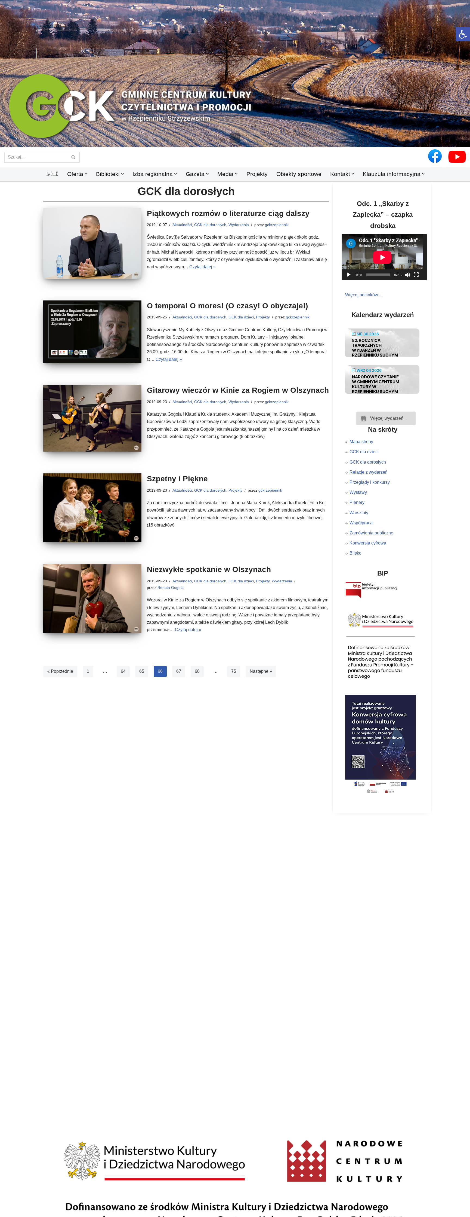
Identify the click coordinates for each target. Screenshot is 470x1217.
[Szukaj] (73, 157)
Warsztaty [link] (359, 512)
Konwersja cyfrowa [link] (368, 543)
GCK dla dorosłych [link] (210, 225)
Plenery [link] (357, 502)
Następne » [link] (261, 671)
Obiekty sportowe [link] (298, 174)
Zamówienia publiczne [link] (371, 533)
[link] (463, 34)
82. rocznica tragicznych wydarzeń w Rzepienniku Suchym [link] (375, 348)
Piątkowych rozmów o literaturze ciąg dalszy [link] (228, 213)
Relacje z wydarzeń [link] (369, 472)
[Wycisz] (407, 275)
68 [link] (197, 671)
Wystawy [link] (358, 492)
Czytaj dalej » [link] (202, 266)
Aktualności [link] (182, 225)
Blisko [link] (355, 553)
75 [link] (233, 671)
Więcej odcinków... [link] (363, 295)
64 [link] (123, 671)
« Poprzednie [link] (60, 671)
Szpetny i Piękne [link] (177, 478)
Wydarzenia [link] (238, 225)
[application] (386, 257)
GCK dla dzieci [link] (241, 317)
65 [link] (141, 671)
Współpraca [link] (361, 523)
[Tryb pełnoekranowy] (416, 275)
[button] (235, 138)
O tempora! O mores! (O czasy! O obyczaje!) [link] (227, 306)
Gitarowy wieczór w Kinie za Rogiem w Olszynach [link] (238, 390)
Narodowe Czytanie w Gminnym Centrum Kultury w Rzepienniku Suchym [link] (375, 384)
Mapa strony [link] (361, 441)
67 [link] (178, 671)
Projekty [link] (257, 174)
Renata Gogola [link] (170, 587)
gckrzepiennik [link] (277, 225)
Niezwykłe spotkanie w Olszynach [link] (209, 569)
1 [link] (88, 671)
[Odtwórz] (348, 275)
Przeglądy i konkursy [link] (370, 482)
